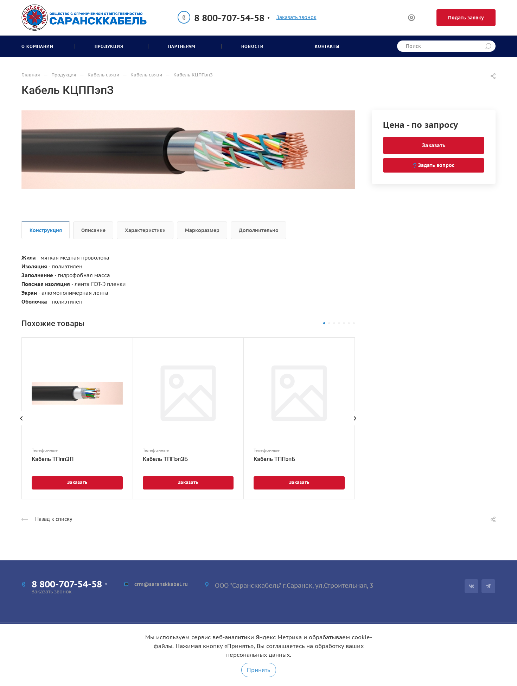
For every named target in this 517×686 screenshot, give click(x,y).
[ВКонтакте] (471, 586)
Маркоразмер (202, 230)
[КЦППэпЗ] (188, 149)
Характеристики (145, 230)
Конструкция (46, 230)
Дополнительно (259, 230)
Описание (93, 230)
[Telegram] (488, 586)
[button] (324, 323)
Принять (258, 669)
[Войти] (411, 17)
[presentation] (21, 425)
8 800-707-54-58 (229, 17)
